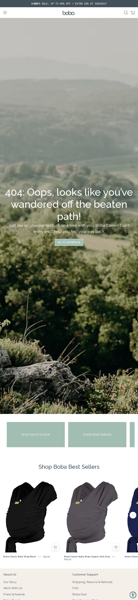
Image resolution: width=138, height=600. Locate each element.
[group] (69, 3)
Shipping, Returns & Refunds (92, 582)
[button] (125, 12)
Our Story (10, 582)
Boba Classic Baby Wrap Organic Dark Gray (87, 556)
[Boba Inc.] (69, 12)
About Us (9, 574)
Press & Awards (14, 594)
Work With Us (12, 588)
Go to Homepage (69, 242)
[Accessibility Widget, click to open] (133, 595)
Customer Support (85, 574)
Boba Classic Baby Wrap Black (19, 556)
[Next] (133, 515)
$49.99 (67, 559)
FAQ (75, 588)
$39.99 (46, 556)
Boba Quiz (79, 594)
